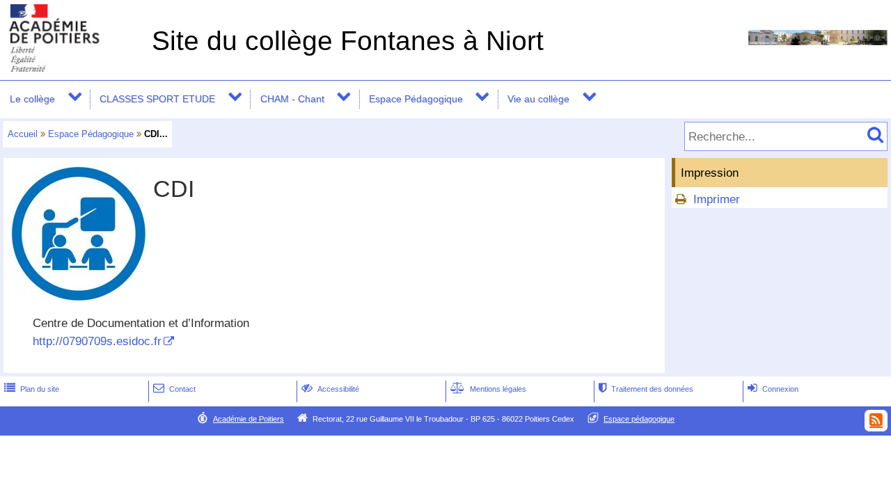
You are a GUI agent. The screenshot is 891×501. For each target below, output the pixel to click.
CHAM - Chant (292, 98)
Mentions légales (488, 389)
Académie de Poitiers (248, 419)
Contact (174, 389)
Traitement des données (646, 389)
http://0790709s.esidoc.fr (97, 341)
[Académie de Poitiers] (73, 67)
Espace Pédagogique (416, 98)
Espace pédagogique (639, 419)
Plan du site (31, 389)
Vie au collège (538, 98)
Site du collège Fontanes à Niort (348, 41)
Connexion (773, 389)
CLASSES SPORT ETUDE (157, 98)
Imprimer (716, 199)
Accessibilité (330, 389)
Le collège (32, 98)
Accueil (23, 134)
